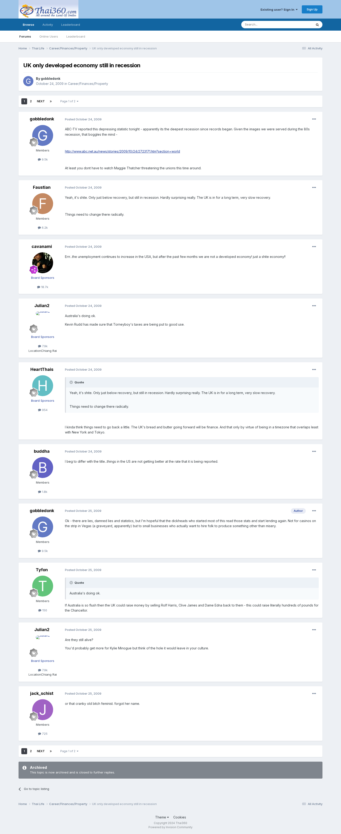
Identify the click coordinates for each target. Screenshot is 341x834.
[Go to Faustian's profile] (42, 203)
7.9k (44, 346)
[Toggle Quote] (72, 382)
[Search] (317, 24)
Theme (161, 817)
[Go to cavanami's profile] (42, 262)
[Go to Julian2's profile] (42, 321)
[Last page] (51, 101)
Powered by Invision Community (170, 827)
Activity (47, 24)
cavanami (42, 246)
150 (44, 610)
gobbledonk (50, 78)
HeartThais (41, 369)
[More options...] (314, 119)
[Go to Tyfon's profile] (42, 586)
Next (41, 101)
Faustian (42, 187)
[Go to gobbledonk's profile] (28, 81)
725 (44, 733)
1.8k (44, 492)
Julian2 (41, 305)
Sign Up (312, 9)
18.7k (44, 287)
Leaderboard (75, 36)
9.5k (44, 159)
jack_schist (41, 693)
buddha (42, 451)
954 (44, 410)
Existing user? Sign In (278, 9)
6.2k (44, 227)
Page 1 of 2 (68, 101)
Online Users (48, 36)
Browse (28, 24)
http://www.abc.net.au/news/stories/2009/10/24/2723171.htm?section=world (122, 151)
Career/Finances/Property (88, 84)
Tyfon (42, 569)
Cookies (179, 817)
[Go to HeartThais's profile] (42, 385)
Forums (25, 36)
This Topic (298, 24)
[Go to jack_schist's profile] (42, 709)
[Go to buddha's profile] (42, 467)
